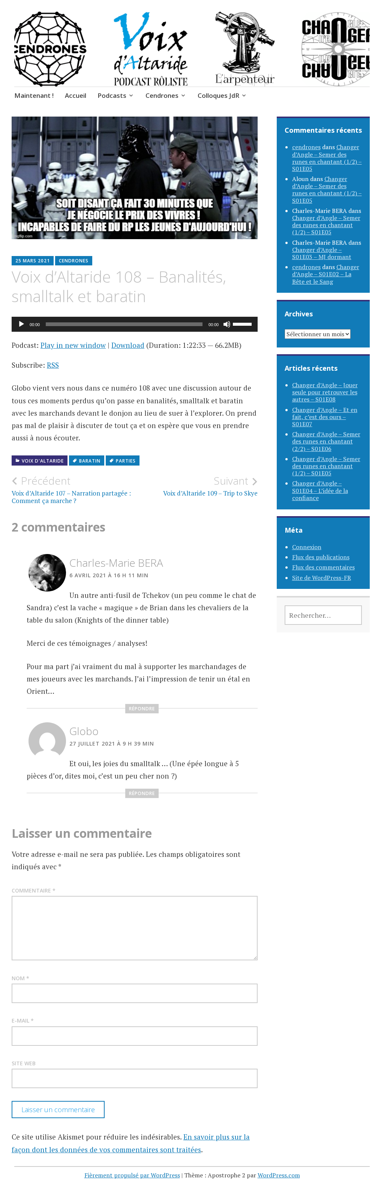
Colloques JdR (218, 95)
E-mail (23, 1020)
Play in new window (73, 345)
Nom (20, 978)
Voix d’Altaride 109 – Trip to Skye (210, 486)
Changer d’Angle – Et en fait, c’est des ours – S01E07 (324, 417)
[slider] (243, 323)
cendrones (73, 261)
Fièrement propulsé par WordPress (132, 1175)
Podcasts (112, 95)
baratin (89, 461)
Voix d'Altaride (43, 461)
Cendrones (162, 95)
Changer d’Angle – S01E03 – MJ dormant (321, 253)
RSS (53, 365)
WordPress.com (279, 1175)
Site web (24, 1063)
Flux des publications (321, 557)
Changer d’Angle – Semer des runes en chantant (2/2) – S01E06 (326, 441)
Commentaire (34, 890)
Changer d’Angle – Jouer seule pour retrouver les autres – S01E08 (325, 392)
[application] (135, 324)
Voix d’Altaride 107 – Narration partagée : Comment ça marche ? (71, 490)
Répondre (142, 708)
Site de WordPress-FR (321, 578)
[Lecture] (21, 324)
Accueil (75, 95)
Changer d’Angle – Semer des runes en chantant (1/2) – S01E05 (327, 158)
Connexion (306, 547)
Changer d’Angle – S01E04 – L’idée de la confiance (320, 490)
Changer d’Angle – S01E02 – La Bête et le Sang (325, 274)
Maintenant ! (34, 95)
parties (126, 461)
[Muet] (227, 324)
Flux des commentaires (323, 567)
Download (127, 345)
